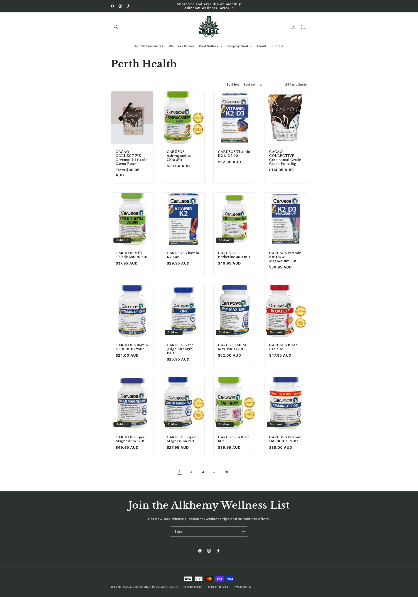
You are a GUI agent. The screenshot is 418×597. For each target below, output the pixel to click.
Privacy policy (242, 586)
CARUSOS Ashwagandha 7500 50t (179, 156)
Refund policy (193, 586)
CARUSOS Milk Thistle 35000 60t (131, 255)
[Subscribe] (243, 531)
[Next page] (238, 471)
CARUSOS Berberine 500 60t (234, 255)
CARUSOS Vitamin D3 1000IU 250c (132, 347)
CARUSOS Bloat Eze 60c (283, 347)
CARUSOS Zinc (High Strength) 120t (180, 349)
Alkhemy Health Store (137, 587)
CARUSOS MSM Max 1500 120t (232, 347)
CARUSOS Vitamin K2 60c (183, 255)
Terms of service (217, 586)
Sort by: (233, 84)
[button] (116, 27)
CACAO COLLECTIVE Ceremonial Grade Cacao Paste (132, 158)
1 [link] (179, 471)
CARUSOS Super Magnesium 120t (130, 439)
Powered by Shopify (165, 587)
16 (226, 472)
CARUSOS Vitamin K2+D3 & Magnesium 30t (285, 257)
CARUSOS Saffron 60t (234, 439)
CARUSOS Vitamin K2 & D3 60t (234, 154)
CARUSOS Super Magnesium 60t (181, 439)
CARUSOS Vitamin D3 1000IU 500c (285, 439)
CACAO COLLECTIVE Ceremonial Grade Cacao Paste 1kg (285, 158)
